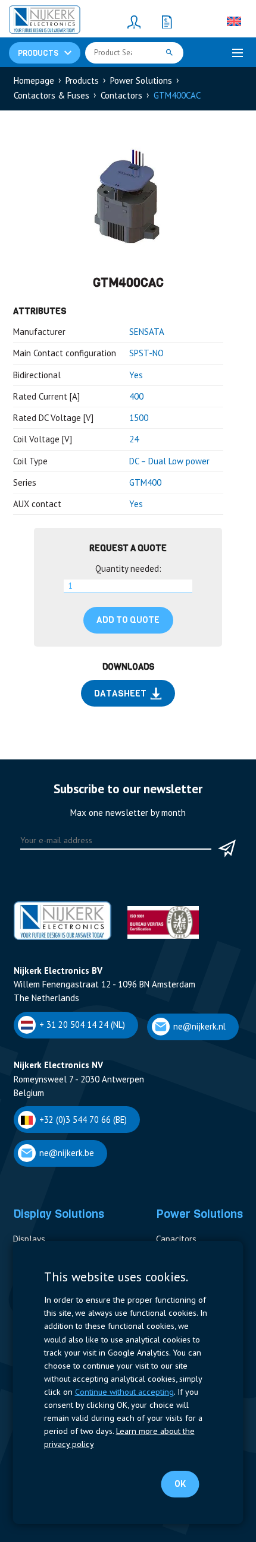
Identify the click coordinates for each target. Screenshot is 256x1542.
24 (134, 439)
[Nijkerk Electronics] (44, 21)
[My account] (134, 21)
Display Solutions (58, 1213)
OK (180, 1484)
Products (82, 80)
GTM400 (145, 482)
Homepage (34, 80)
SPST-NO (146, 353)
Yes (136, 375)
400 (136, 396)
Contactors (121, 95)
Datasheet (120, 693)
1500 (138, 417)
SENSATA (146, 331)
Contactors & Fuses (51, 95)
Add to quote (128, 620)
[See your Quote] (167, 21)
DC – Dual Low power (169, 461)
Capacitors (176, 1239)
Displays (29, 1239)
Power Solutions (141, 80)
